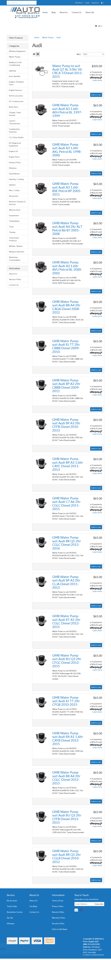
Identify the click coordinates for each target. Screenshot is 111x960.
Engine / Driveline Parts (16, 83)
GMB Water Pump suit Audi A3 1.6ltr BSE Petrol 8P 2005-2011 (66, 189)
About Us (64, 12)
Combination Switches (14, 130)
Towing (12, 232)
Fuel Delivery (14, 173)
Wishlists (79, 2)
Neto (102, 955)
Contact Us (76, 12)
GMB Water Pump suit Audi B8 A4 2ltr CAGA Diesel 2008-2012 (66, 307)
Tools (11, 226)
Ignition (12, 185)
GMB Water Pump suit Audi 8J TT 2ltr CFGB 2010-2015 (66, 701)
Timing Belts (14, 221)
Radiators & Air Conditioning (15, 63)
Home (45, 12)
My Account (12, 900)
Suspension (14, 215)
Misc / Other (14, 190)
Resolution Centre (14, 912)
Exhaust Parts (15, 162)
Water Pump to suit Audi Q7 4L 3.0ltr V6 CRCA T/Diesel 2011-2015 (67, 71)
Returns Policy (15, 279)
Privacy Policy (57, 906)
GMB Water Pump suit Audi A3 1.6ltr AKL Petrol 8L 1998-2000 (67, 149)
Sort (78, 54)
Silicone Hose (14, 210)
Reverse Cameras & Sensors (17, 202)
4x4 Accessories (16, 96)
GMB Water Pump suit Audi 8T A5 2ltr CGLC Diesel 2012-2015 (66, 621)
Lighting (12, 70)
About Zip (90, 12)
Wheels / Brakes (16, 246)
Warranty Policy (58, 918)
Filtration (13, 168)
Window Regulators (17, 51)
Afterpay (10, 923)
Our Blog (33, 906)
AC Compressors (16, 101)
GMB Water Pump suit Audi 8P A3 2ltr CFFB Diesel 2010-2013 (66, 424)
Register (95, 2)
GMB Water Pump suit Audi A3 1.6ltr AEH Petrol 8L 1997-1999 (67, 110)
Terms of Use (57, 900)
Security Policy (58, 923)
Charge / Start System (15, 113)
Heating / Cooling (16, 179)
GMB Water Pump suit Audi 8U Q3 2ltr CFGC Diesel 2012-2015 (66, 660)
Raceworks (13, 196)
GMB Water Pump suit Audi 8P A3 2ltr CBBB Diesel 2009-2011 (66, 385)
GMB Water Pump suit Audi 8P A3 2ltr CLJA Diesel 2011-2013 (66, 582)
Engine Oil (13, 151)
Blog (54, 12)
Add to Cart (96, 95)
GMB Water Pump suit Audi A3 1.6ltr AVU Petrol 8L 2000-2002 (67, 267)
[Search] (8, 3)
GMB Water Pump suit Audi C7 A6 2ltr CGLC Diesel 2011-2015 (66, 503)
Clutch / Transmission (14, 122)
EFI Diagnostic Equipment (15, 144)
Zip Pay (10, 918)
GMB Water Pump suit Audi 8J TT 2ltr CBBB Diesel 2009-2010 (66, 346)
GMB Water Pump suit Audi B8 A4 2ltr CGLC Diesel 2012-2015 (66, 777)
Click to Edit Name (59, 929)
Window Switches (16, 251)
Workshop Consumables (14, 258)
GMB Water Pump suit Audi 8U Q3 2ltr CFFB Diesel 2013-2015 (66, 817)
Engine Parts (14, 157)
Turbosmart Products (14, 239)
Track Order (12, 906)
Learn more (97, 80)
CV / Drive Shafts (16, 137)
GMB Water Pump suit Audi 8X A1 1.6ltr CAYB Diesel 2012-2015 (67, 738)
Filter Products (16, 38)
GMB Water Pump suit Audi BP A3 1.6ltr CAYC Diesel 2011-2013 (67, 464)
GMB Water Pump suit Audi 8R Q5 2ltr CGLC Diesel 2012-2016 (66, 542)
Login (87, 2)
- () (99, 26)
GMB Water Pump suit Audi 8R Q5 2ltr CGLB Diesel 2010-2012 (66, 856)
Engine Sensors (15, 90)
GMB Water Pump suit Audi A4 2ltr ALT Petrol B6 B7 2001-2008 (67, 228)
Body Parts (13, 107)
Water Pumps (14, 57)
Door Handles (14, 76)
